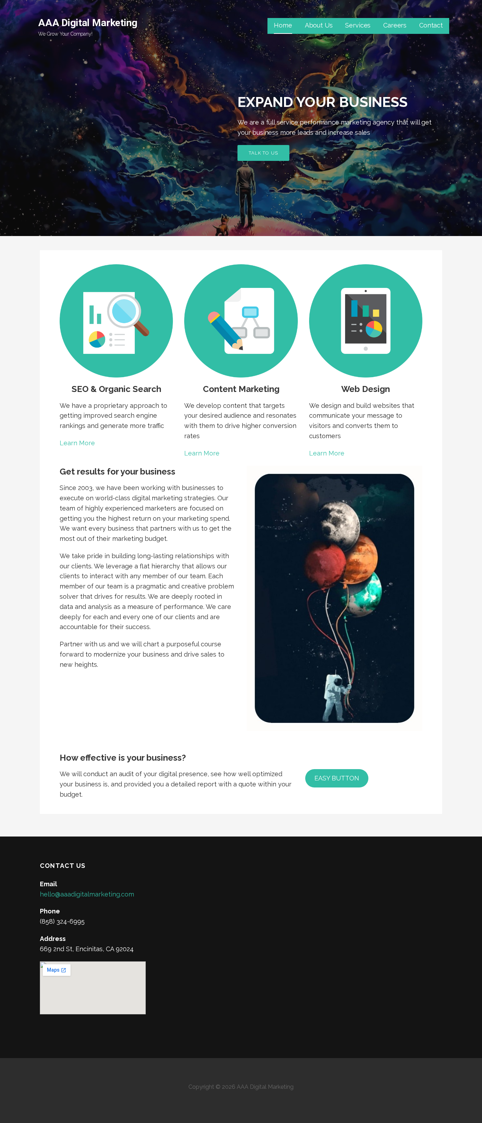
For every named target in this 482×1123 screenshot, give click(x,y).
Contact (431, 25)
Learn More (77, 443)
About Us (319, 25)
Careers (394, 25)
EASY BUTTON (336, 778)
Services (357, 25)
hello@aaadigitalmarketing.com (87, 894)
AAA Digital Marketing (87, 23)
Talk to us (263, 153)
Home (283, 25)
